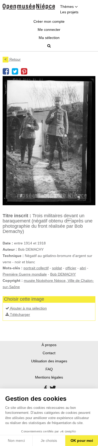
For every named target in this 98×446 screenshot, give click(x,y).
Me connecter (49, 29)
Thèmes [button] (67, 6)
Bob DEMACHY (63, 274)
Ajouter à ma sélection (28, 308)
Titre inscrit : (17, 215)
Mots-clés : (12, 268)
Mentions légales (49, 377)
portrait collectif (36, 268)
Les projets (69, 12)
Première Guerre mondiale (25, 274)
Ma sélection (49, 38)
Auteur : (10, 249)
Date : (8, 243)
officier (70, 268)
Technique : (13, 256)
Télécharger (19, 314)
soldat (57, 268)
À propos (49, 345)
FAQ (49, 369)
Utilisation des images (49, 361)
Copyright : (13, 280)
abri (83, 268)
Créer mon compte (49, 21)
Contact (49, 353)
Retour (12, 59)
